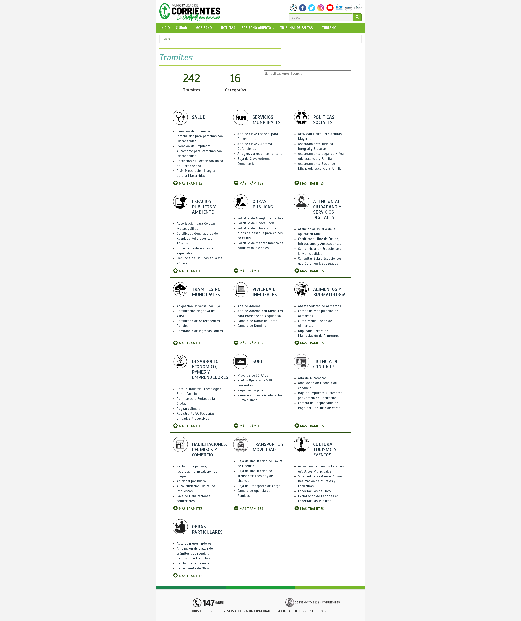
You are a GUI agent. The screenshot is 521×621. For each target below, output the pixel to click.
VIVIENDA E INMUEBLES (265, 292)
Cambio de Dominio (251, 326)
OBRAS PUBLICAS (263, 204)
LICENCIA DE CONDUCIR (325, 364)
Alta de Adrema (249, 306)
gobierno (204, 28)
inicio (165, 28)
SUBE (258, 361)
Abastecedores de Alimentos (319, 306)
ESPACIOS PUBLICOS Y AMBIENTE (204, 206)
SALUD (199, 117)
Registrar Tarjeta (250, 390)
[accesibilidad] (293, 7)
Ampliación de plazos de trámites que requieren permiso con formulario (195, 553)
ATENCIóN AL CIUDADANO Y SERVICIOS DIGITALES (327, 209)
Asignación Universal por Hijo (198, 306)
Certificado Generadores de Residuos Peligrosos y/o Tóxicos (197, 238)
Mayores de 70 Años (252, 375)
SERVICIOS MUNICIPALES (267, 119)
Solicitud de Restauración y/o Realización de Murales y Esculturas (320, 481)
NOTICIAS (228, 28)
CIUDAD (182, 28)
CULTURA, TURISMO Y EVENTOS (324, 449)
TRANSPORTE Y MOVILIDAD (268, 447)
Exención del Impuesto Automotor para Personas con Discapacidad (199, 151)
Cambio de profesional (193, 563)
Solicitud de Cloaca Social (256, 223)
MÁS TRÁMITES (190, 183)
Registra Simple (188, 409)
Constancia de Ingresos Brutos (200, 331)
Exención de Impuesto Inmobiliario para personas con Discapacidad (200, 136)
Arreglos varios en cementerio (259, 154)
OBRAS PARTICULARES (207, 529)
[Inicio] (191, 11)
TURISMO (329, 28)
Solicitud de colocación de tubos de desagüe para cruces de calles (260, 233)
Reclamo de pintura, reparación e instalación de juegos (197, 471)
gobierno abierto (256, 28)
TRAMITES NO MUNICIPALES (206, 292)
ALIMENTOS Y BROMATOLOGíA (329, 292)
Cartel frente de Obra (193, 568)
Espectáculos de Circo (314, 491)
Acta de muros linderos (194, 543)
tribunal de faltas (297, 28)
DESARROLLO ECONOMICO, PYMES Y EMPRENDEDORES (210, 369)
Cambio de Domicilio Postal (257, 321)
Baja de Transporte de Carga (258, 486)
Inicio (166, 39)
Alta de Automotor (312, 378)
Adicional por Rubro (191, 481)
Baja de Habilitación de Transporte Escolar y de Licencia (255, 476)
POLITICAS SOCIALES (323, 119)
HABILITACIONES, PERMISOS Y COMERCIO (209, 449)
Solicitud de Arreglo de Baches (260, 218)
